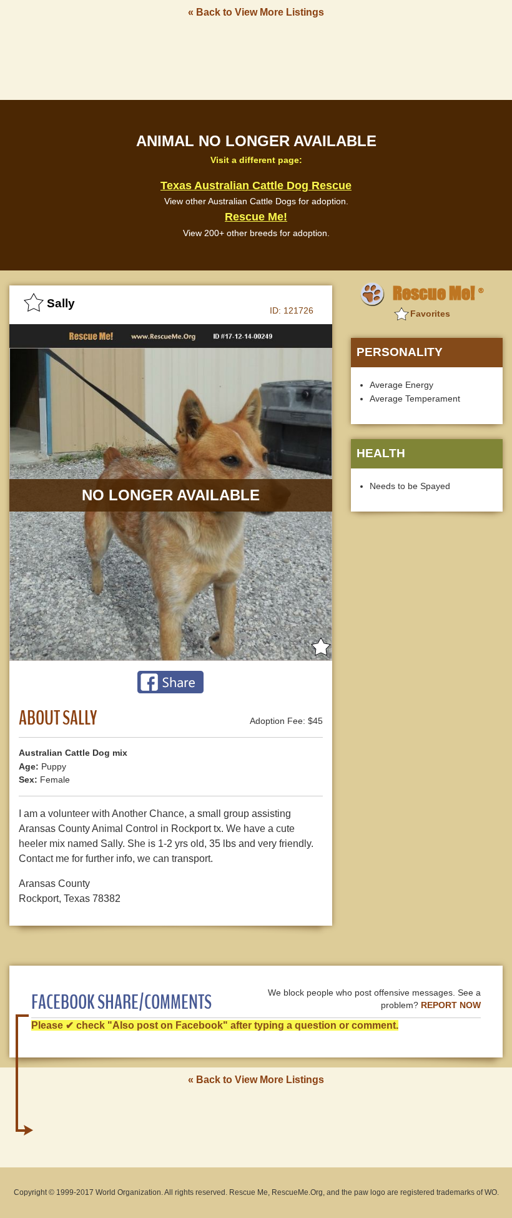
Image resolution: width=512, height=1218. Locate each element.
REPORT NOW (451, 1005)
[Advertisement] (256, 58)
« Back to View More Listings (256, 12)
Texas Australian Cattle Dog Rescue (256, 185)
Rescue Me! (256, 216)
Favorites (430, 314)
